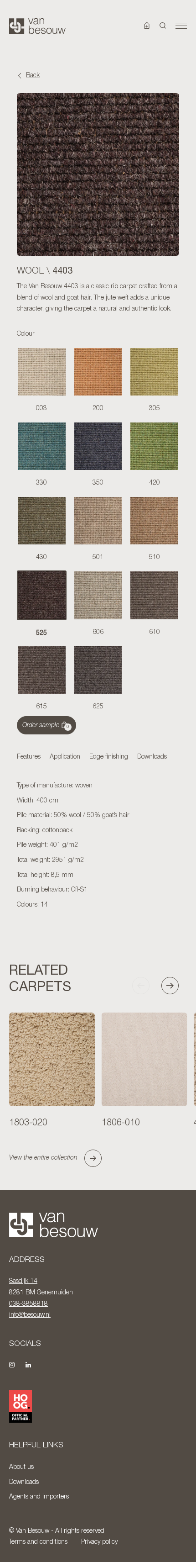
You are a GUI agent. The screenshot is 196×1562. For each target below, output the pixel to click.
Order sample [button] (45, 726)
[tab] (29, 757)
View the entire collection (43, 1158)
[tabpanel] (98, 846)
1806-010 (121, 1123)
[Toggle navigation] (181, 26)
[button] (163, 26)
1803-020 (28, 1123)
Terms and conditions (38, 1542)
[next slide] (174, 985)
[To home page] (37, 26)
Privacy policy (99, 1542)
